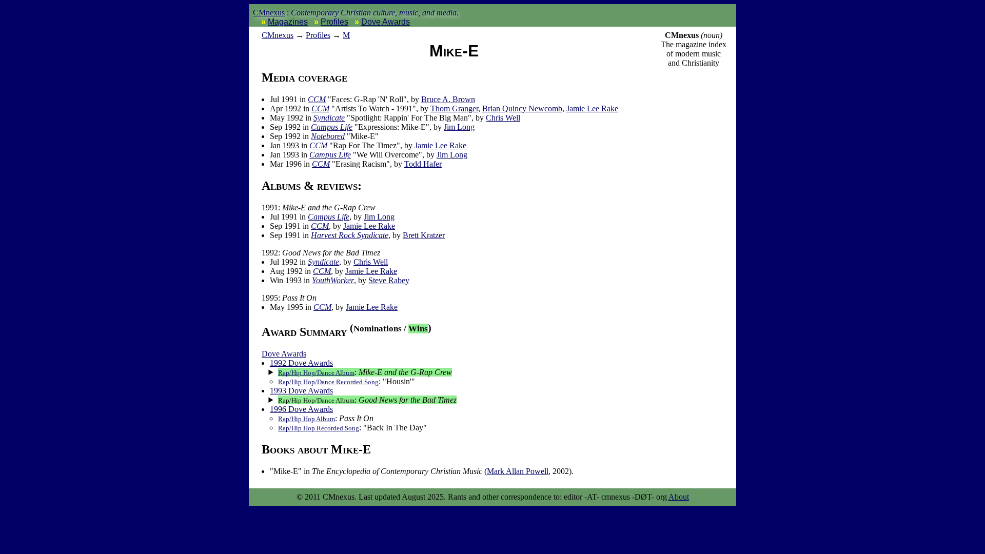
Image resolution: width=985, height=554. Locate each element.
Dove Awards (385, 21)
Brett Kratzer (424, 235)
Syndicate (329, 117)
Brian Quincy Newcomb (522, 108)
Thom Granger (454, 108)
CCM (317, 99)
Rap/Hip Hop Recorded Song (318, 428)
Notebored (328, 136)
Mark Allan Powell (517, 471)
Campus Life (331, 127)
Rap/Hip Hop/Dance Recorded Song (328, 382)
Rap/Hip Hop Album (306, 419)
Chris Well (503, 117)
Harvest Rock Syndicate (349, 235)
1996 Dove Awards (301, 409)
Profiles (334, 21)
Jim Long (459, 127)
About (678, 496)
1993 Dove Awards (301, 390)
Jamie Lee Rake (592, 108)
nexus (277, 35)
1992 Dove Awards (301, 363)
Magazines (288, 21)
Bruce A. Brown (448, 99)
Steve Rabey (388, 280)
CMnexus (269, 12)
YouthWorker (333, 280)
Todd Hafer (423, 164)
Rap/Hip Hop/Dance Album (316, 373)
